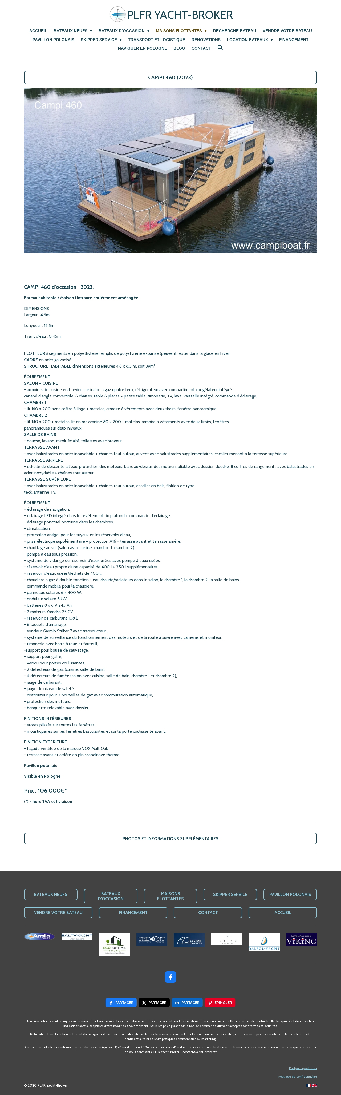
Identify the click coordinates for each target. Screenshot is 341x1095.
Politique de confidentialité (297, 1076)
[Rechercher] (220, 47)
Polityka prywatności (303, 1068)
